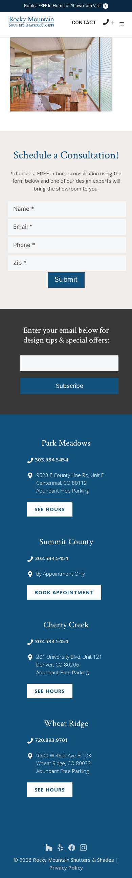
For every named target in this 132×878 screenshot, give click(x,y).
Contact (84, 23)
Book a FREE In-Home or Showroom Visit (63, 5)
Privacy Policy (66, 867)
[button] (121, 23)
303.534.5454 (51, 459)
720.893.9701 (51, 739)
